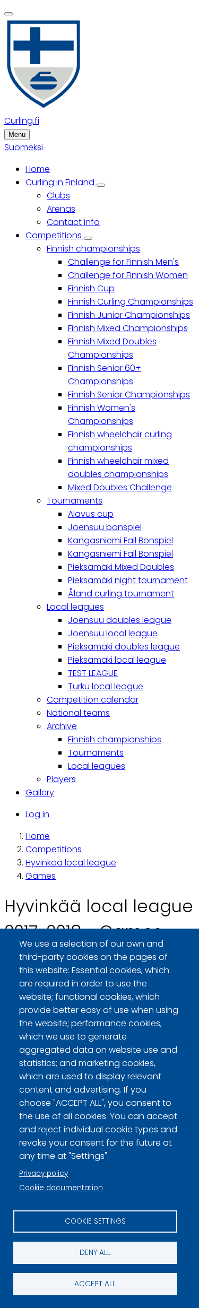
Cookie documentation (61, 1188)
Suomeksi (23, 147)
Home (37, 836)
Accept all (95, 1284)
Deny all (95, 1253)
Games (40, 876)
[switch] (8, 13)
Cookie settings (95, 1221)
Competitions (53, 849)
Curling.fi (21, 121)
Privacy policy (43, 1173)
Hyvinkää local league (70, 862)
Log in (37, 814)
